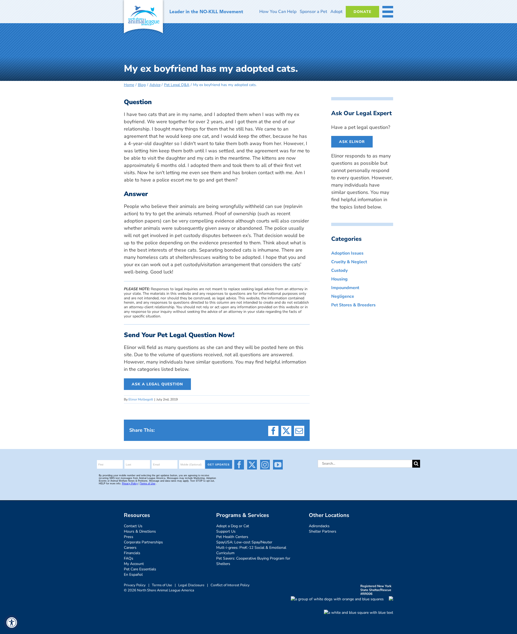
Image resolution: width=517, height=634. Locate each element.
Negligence (342, 296)
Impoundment (345, 288)
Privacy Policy (135, 585)
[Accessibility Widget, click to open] (11, 622)
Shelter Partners (322, 531)
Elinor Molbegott (140, 399)
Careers (130, 547)
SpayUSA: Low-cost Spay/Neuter (244, 542)
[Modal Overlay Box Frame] (165, 474)
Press (128, 536)
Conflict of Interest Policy (230, 585)
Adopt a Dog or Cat (232, 526)
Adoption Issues (347, 253)
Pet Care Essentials (140, 569)
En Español (133, 574)
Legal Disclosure (191, 585)
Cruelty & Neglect (349, 262)
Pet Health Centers (232, 536)
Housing (339, 279)
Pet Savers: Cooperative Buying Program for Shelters (253, 561)
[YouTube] (278, 464)
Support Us (226, 531)
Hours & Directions (140, 531)
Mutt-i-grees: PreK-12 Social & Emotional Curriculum (251, 550)
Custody (339, 270)
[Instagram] (265, 464)
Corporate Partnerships (143, 542)
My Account (134, 563)
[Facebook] (239, 464)
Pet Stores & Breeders (353, 305)
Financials (132, 553)
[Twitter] (252, 464)
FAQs (128, 558)
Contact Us (133, 526)
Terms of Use (162, 585)
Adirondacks (319, 526)
